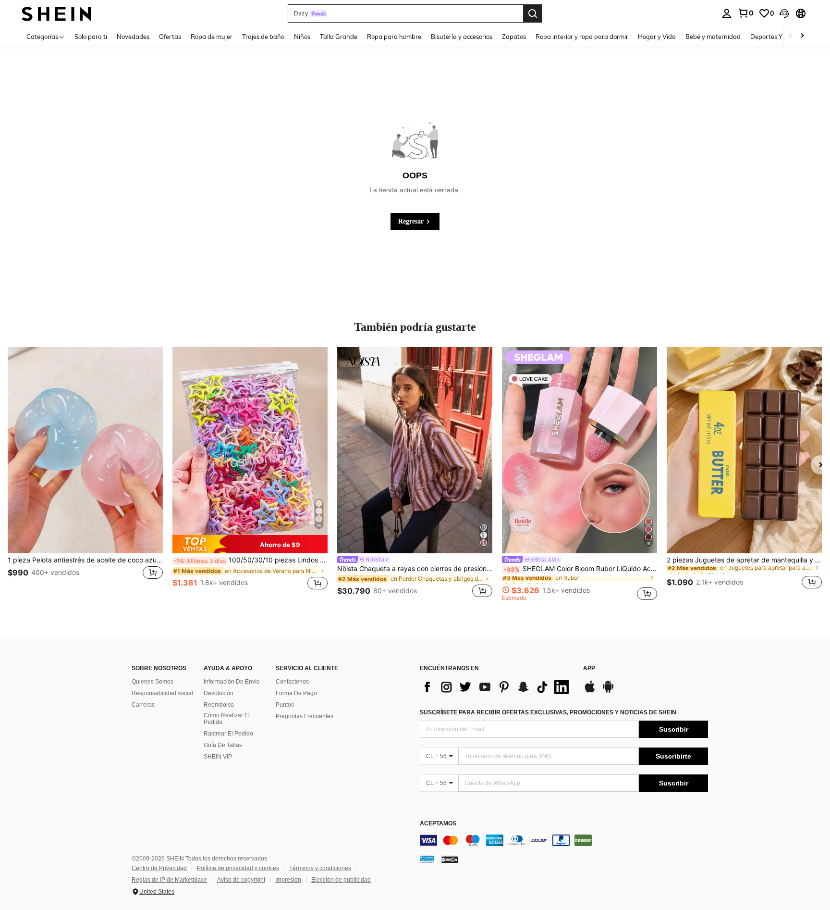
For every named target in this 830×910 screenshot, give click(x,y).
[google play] (608, 691)
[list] (497, 687)
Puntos (285, 704)
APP (589, 668)
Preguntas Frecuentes (304, 716)
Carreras (143, 704)
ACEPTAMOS (438, 824)
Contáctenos (292, 681)
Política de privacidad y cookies (238, 868)
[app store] (590, 691)
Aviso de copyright (241, 879)
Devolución (218, 693)
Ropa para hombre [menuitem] (394, 36)
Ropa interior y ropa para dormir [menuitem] (582, 36)
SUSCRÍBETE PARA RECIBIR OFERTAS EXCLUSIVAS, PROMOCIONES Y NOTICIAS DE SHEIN (548, 712)
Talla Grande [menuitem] (338, 36)
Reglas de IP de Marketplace (169, 879)
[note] (250, 544)
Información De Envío (232, 681)
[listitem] (85, 474)
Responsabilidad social (162, 693)
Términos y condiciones (320, 868)
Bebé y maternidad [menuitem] (713, 36)
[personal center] (726, 13)
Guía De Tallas (223, 745)
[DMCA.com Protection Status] (449, 859)
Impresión (288, 879)
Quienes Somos (152, 681)
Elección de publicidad (341, 879)
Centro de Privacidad (159, 868)
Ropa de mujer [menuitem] (211, 36)
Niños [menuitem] (302, 36)
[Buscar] (532, 13)
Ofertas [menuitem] (170, 36)
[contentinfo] (564, 840)
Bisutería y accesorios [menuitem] (461, 36)
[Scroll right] (802, 36)
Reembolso (219, 704)
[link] (745, 13)
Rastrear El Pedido (228, 733)
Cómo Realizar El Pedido (227, 718)
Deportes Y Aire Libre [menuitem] (781, 36)
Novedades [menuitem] (133, 36)
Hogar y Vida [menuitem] (657, 36)
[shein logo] (56, 13)
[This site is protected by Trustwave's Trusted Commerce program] (427, 859)
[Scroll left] (790, 36)
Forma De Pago (296, 693)
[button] (784, 13)
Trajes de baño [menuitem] (263, 36)
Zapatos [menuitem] (514, 36)
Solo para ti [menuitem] (90, 36)
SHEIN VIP (218, 756)
